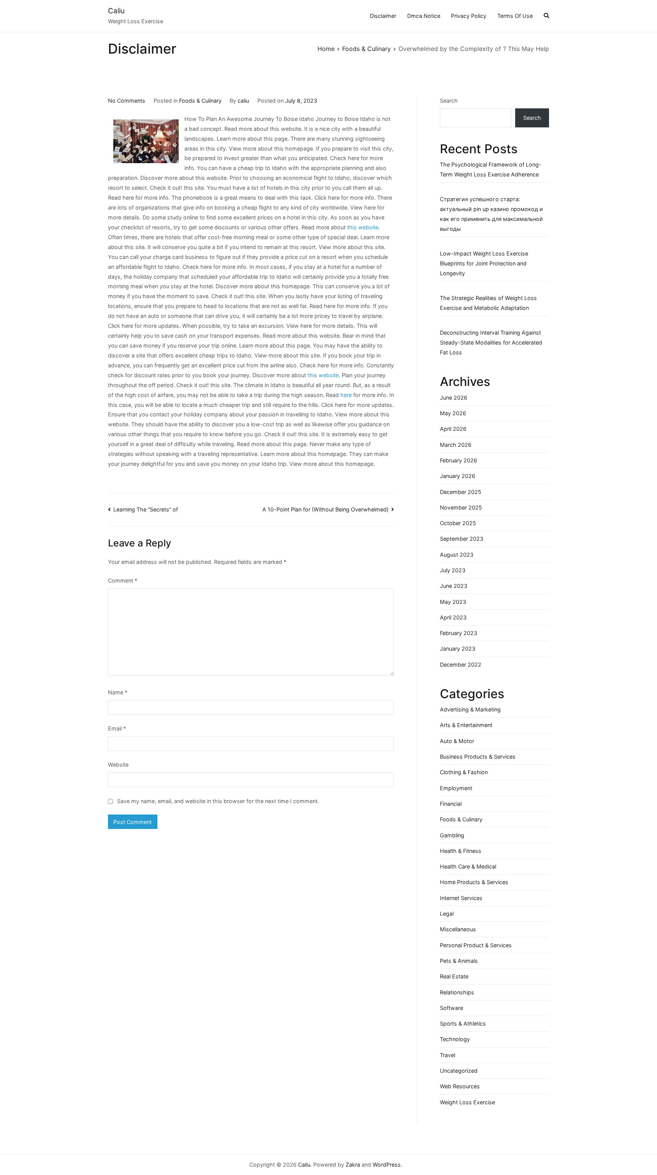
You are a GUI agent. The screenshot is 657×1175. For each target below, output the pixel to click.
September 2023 (461, 538)
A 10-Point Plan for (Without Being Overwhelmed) (325, 509)
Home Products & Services (474, 882)
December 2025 (460, 492)
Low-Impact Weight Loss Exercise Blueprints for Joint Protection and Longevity (484, 263)
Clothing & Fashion (464, 772)
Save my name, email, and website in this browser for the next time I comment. (218, 801)
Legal (447, 913)
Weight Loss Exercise (467, 1102)
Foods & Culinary (200, 100)
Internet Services (461, 898)
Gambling (452, 835)
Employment (456, 788)
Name (117, 692)
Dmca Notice (423, 16)
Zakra (353, 1164)
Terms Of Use (515, 16)
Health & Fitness (460, 851)
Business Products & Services (478, 756)
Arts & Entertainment (466, 725)
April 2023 (453, 617)
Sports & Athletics (463, 1023)
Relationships (457, 992)
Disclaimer (383, 16)
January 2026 (457, 476)
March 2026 (455, 444)
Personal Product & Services (476, 945)
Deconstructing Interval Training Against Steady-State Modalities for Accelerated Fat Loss (491, 342)
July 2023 (452, 570)
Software (451, 1008)
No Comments (126, 100)
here (346, 395)
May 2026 (453, 413)
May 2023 (453, 602)
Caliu (116, 10)
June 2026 (453, 397)
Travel (447, 1055)
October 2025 (458, 523)
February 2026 (458, 460)
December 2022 (460, 664)
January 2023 (457, 648)
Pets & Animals (459, 960)
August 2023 (456, 554)
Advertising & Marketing (470, 709)
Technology (455, 1039)
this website (362, 227)
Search (449, 100)
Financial (451, 803)
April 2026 (453, 429)
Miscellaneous (458, 929)
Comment (122, 580)
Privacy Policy (468, 16)
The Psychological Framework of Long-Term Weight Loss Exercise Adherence (490, 169)
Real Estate (454, 976)
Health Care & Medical (468, 866)
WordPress (387, 1164)
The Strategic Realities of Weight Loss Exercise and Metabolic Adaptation (488, 303)
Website (118, 764)
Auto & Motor (457, 741)
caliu (243, 100)
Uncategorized (459, 1070)
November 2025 (461, 507)
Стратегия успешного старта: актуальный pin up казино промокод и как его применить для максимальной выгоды (491, 214)
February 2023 (458, 633)
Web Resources (460, 1086)
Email (117, 728)
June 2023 (453, 586)
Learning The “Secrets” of (145, 509)
